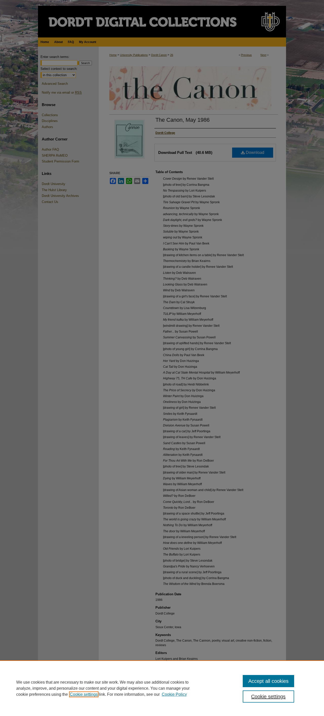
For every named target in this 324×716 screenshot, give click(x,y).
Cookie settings (84, 694)
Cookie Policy (174, 694)
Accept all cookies (268, 681)
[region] (162, 688)
